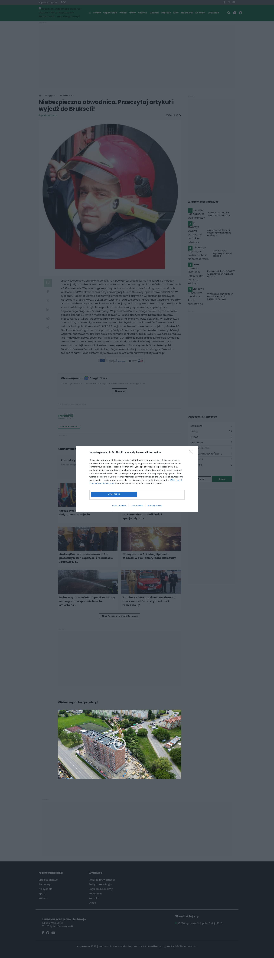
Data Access (137, 505)
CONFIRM (114, 494)
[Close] (192, 453)
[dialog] (137, 479)
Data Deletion (119, 505)
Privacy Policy (155, 505)
